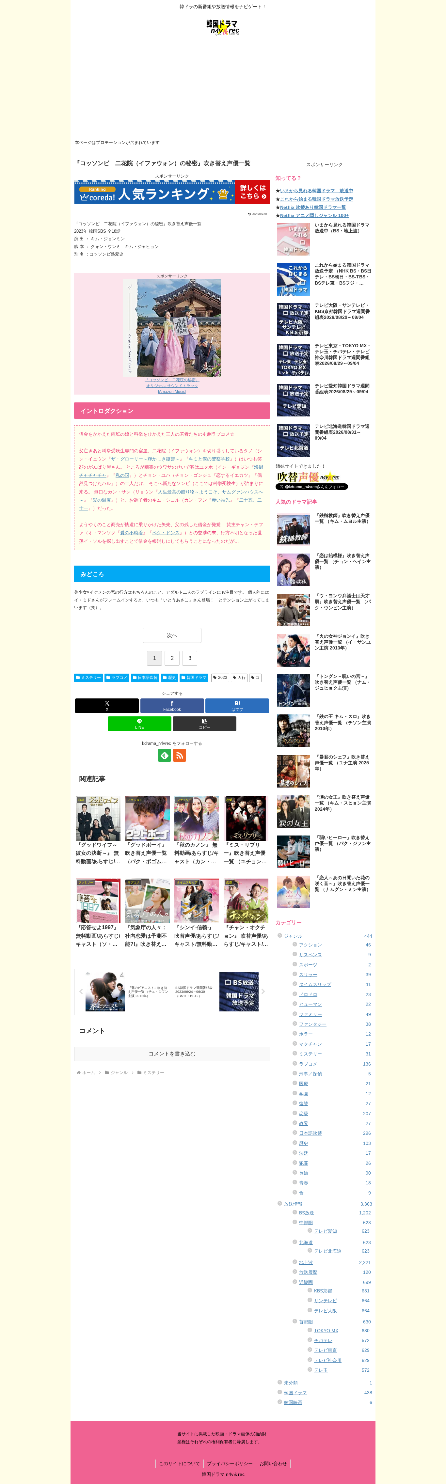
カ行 (242, 677)
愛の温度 (102, 500)
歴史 (172, 677)
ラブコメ (119, 677)
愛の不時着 (131, 532)
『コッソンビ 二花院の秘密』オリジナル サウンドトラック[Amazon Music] (172, 386)
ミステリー (91, 677)
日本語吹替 (147, 677)
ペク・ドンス (166, 532)
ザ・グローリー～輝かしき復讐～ (145, 458)
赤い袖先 (221, 500)
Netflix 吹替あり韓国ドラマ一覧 (313, 207)
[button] (204, 723)
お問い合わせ (273, 1463)
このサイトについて (179, 1463)
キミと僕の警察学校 (209, 458)
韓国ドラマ (196, 677)
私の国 (122, 475)
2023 (222, 677)
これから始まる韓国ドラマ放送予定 (316, 199)
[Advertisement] (223, 88)
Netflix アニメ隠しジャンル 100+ (314, 215)
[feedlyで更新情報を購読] (164, 755)
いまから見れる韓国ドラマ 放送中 (316, 190)
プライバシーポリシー (230, 1463)
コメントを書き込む (172, 1053)
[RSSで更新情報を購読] (179, 755)
